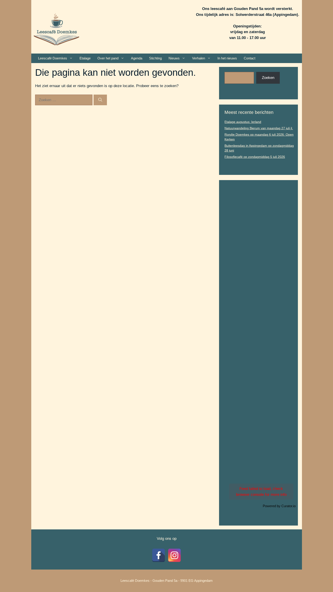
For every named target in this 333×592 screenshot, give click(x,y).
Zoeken (268, 78)
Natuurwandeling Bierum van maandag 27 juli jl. (258, 128)
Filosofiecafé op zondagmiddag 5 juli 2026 (254, 157)
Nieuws (174, 58)
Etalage (85, 58)
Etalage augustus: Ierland (242, 122)
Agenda (136, 58)
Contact (249, 58)
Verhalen (198, 58)
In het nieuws (227, 58)
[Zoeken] (100, 100)
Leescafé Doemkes (52, 58)
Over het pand (107, 58)
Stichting (155, 58)
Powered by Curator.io (279, 506)
